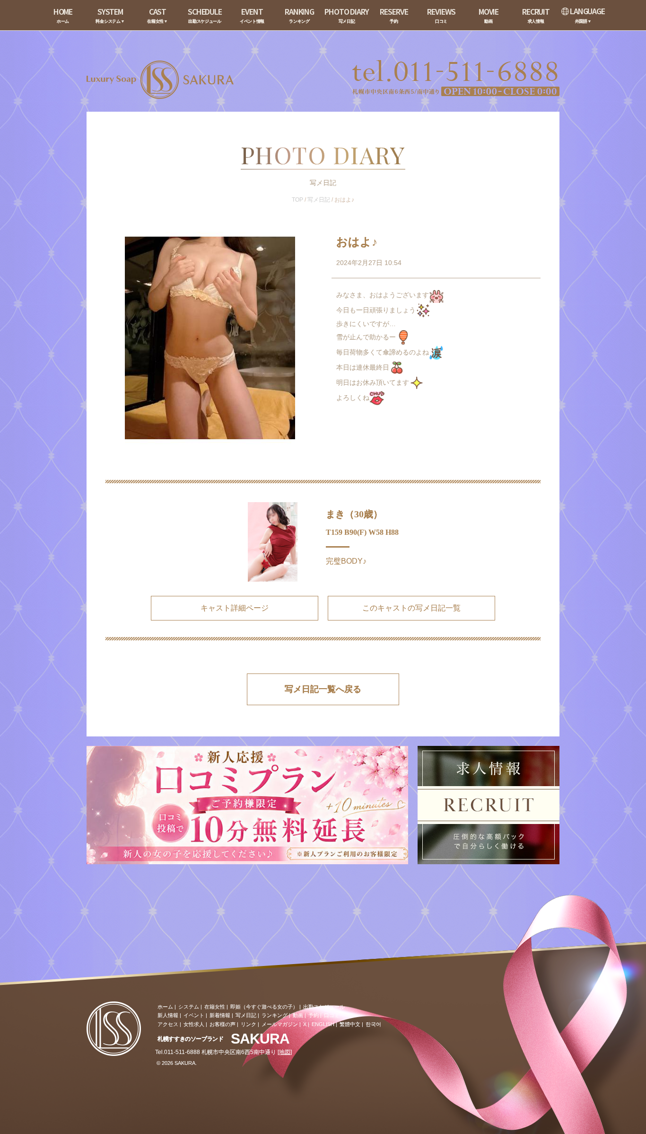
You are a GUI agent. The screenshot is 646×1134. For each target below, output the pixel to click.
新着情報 (220, 1015)
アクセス (167, 1024)
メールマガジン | (281, 1024)
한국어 (373, 1024)
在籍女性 (214, 1007)
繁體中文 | (351, 1024)
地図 (284, 1052)
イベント (193, 1015)
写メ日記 (318, 199)
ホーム (165, 1007)
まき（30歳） (354, 514)
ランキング (275, 1015)
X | (306, 1024)
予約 (313, 1015)
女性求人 (193, 1024)
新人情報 (167, 1015)
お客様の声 (223, 1024)
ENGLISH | (324, 1024)
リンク (248, 1024)
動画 (298, 1015)
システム (188, 1007)
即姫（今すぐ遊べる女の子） (264, 1007)
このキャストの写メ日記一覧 (411, 608)
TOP (297, 199)
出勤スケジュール (324, 1007)
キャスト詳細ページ (235, 608)
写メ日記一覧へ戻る (323, 689)
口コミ (332, 1015)
